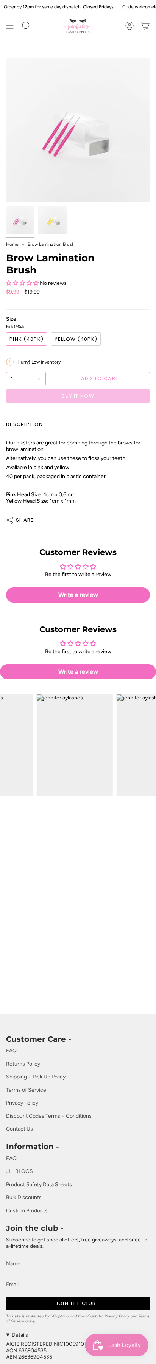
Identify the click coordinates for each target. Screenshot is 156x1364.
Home (12, 244)
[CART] (145, 25)
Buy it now (78, 395)
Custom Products (27, 1210)
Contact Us (19, 1129)
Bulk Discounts (24, 1197)
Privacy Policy (22, 1103)
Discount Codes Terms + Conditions (49, 1116)
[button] (22, 283)
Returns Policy (23, 1064)
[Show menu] (9, 25)
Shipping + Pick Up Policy (36, 1076)
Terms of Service (26, 1090)
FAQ (11, 1050)
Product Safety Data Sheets (39, 1184)
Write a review (78, 594)
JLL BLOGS (19, 1171)
